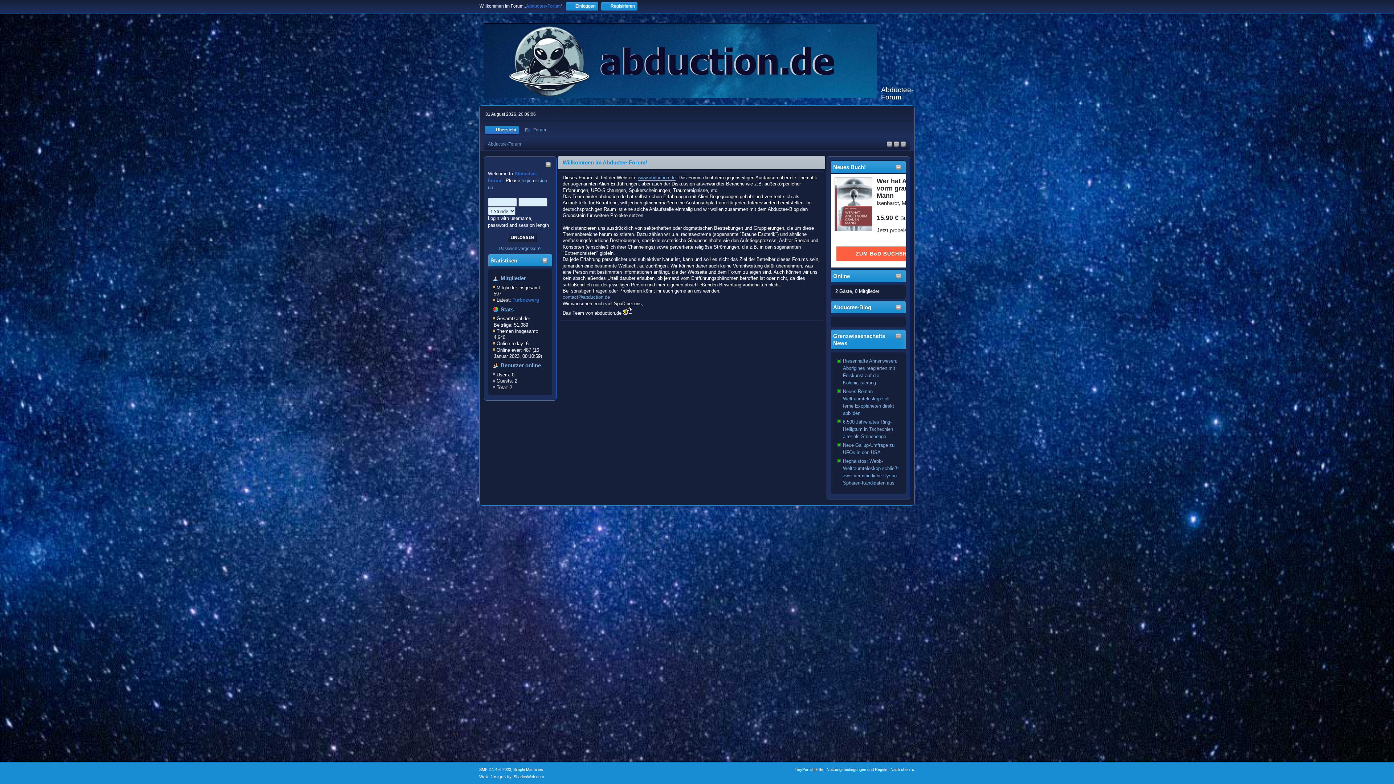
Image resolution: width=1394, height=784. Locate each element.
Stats (507, 310)
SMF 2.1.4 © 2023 (495, 769)
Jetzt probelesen (896, 230)
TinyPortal (803, 769)
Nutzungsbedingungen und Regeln (857, 769)
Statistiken (503, 261)
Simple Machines (528, 769)
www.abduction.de (657, 177)
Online (841, 276)
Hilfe (819, 769)
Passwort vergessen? (520, 248)
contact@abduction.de (586, 297)
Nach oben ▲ (902, 769)
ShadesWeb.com (529, 777)
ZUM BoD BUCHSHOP (885, 254)
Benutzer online (521, 365)
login (526, 180)
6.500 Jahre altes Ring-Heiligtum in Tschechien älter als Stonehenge (868, 429)
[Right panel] (896, 145)
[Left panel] (889, 145)
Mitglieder (513, 278)
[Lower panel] (903, 145)
